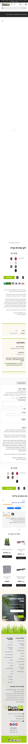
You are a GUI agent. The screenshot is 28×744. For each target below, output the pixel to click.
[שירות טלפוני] (12, 4)
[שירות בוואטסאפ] (14, 4)
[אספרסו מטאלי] (11, 258)
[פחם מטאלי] (15, 266)
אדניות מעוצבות (17, 14)
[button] (26, 4)
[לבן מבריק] (11, 262)
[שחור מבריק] (15, 270)
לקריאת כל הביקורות (18, 508)
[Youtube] (16, 724)
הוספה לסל (9, 277)
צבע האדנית (21, 258)
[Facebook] (13, 724)
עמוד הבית (24, 14)
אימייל (23, 412)
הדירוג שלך (22, 397)
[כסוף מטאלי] (15, 262)
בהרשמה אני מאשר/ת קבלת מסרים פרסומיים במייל (14, 613)
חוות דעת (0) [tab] (21, 383)
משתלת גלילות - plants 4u (18, 502)
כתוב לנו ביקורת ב (11, 508)
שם (24, 409)
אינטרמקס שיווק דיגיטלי (14, 737)
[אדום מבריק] (15, 258)
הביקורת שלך (21, 400)
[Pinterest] (11, 724)
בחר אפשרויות (21, 558)
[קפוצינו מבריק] (11, 266)
